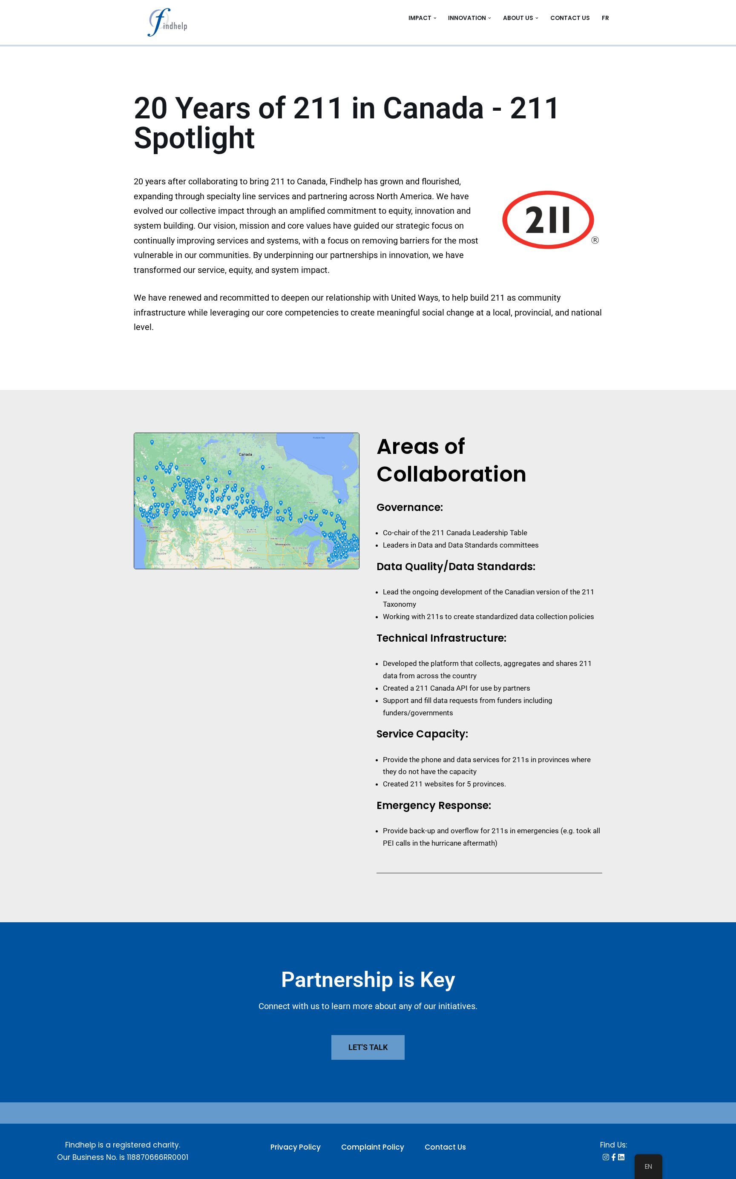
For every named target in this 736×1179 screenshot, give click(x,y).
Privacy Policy (295, 1147)
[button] (435, 18)
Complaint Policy (372, 1147)
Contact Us (570, 18)
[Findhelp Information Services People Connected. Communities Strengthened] (170, 22)
